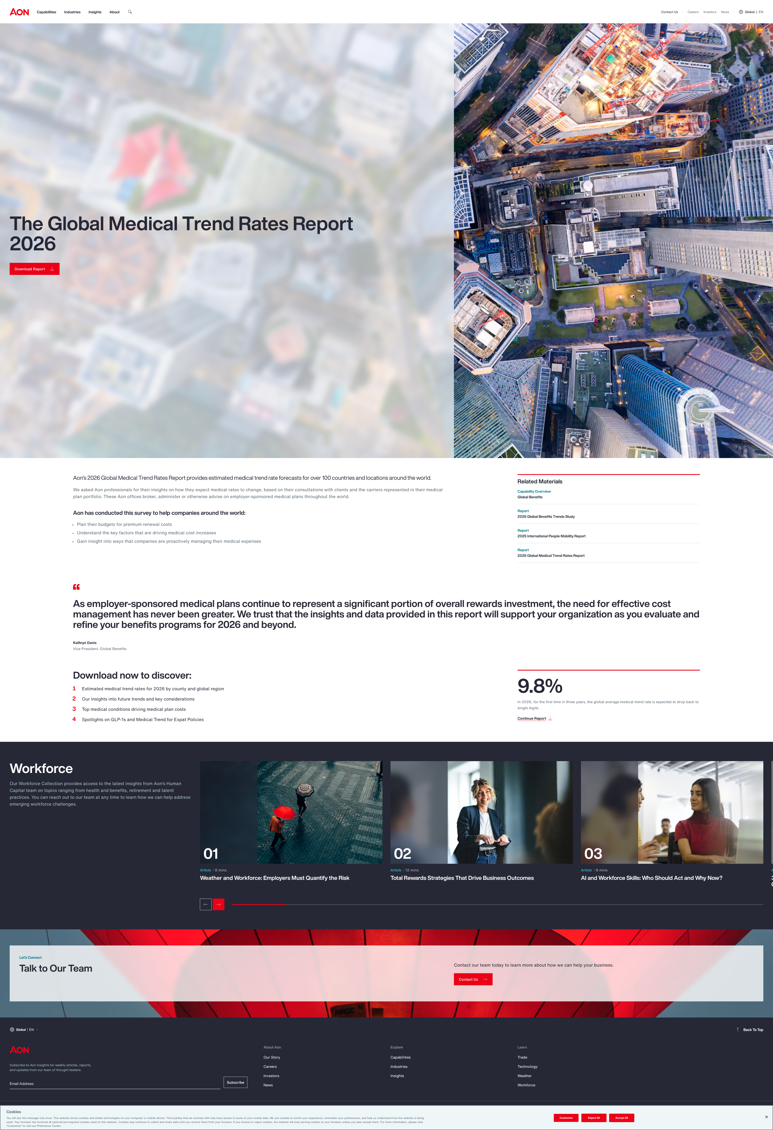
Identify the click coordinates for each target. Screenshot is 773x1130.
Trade (522, 1057)
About (115, 11)
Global (754, 11)
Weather (525, 1075)
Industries (72, 11)
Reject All (594, 1118)
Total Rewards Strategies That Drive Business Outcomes (462, 878)
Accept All (621, 1118)
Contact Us (669, 11)
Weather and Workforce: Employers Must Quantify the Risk (274, 878)
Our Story (272, 1057)
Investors (710, 11)
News (725, 11)
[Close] (766, 1116)
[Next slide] (218, 904)
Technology (528, 1066)
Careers (693, 11)
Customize (566, 1118)
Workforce (526, 1085)
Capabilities (46, 11)
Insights (95, 11)
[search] (130, 11)
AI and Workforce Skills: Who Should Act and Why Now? (651, 878)
